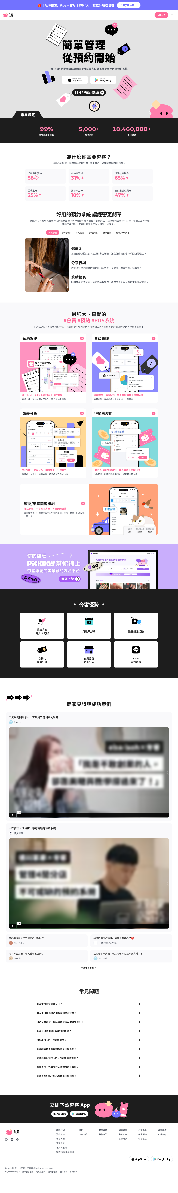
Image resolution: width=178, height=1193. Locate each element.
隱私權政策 (40, 1171)
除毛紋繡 (80, 232)
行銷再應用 (61, 1147)
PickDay (162, 1134)
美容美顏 (93, 232)
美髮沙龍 (52, 232)
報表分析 (60, 1143)
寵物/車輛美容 (123, 232)
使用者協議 (52, 1171)
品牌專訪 (103, 1134)
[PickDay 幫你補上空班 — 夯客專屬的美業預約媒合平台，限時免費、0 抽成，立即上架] (89, 566)
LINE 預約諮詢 (87, 92)
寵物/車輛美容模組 (65, 1152)
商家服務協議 (27, 1171)
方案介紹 (83, 1134)
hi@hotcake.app (12, 1171)
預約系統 (60, 1134)
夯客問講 (142, 1134)
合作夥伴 (63, 1171)
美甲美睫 (66, 232)
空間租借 (142, 1138)
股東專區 (74, 1171)
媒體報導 (123, 1138)
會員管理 (60, 1138)
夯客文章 (123, 1134)
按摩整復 (107, 232)
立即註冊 (161, 15)
